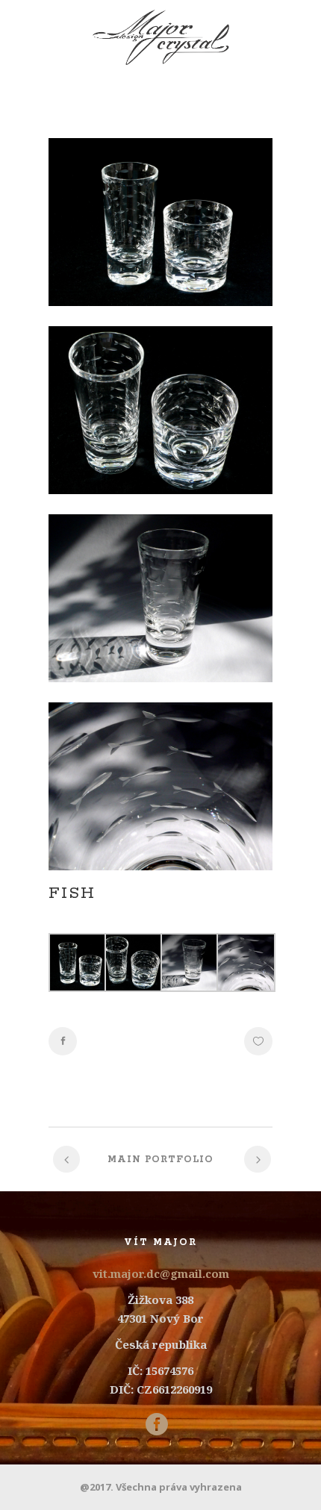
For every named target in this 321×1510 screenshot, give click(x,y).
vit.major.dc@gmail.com (161, 1273)
